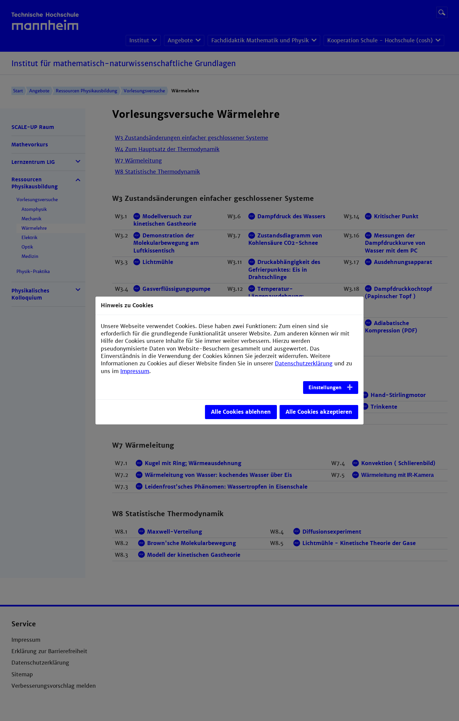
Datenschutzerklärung (304, 363)
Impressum (134, 371)
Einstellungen (324, 388)
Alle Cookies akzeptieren (319, 411)
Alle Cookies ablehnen (241, 411)
